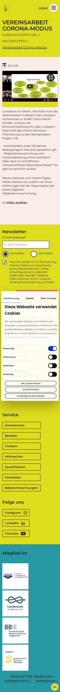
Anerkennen (15, 425)
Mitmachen (14, 456)
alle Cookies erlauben (31, 383)
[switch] (52, 357)
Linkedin (12, 523)
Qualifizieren (15, 467)
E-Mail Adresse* (14, 237)
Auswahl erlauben (30, 389)
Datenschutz (17, 681)
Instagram (13, 513)
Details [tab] (30, 298)
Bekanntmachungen (21, 488)
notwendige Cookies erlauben (31, 396)
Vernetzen (13, 477)
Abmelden (45, 253)
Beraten (11, 436)
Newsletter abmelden (31, 676)
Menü (43, 8)
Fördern (11, 446)
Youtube (11, 533)
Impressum (45, 681)
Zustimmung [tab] (11, 298)
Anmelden (17, 253)
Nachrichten (13, 41)
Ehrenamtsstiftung (19, 35)
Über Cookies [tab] (48, 298)
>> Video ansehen (14, 202)
